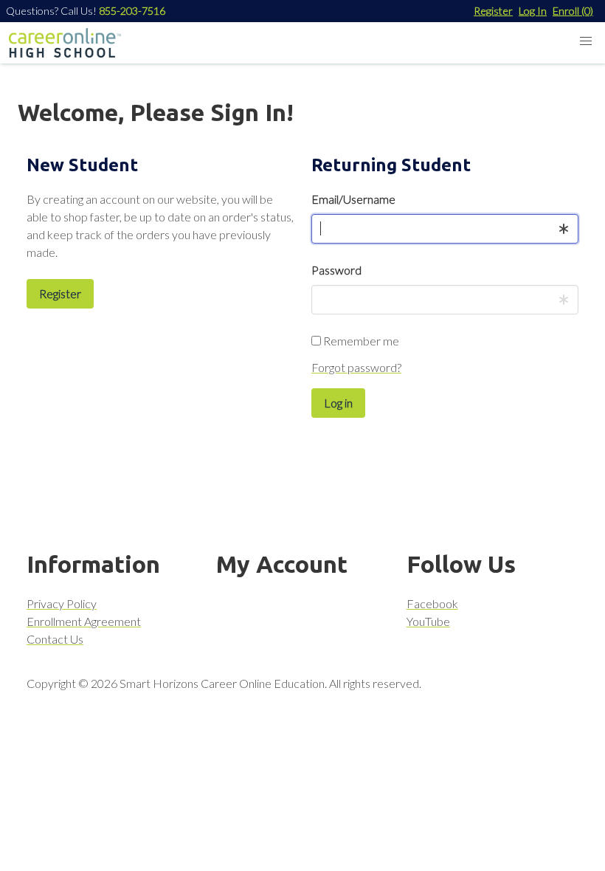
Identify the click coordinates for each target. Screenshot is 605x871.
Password (336, 270)
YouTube (428, 621)
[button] (586, 41)
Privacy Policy (62, 603)
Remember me (360, 341)
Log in (338, 403)
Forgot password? (356, 367)
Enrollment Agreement (84, 621)
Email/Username (353, 199)
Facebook (432, 603)
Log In (533, 10)
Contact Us (55, 639)
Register (493, 10)
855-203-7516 (132, 10)
